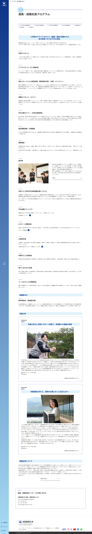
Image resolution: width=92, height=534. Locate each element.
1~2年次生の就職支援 (25, 25)
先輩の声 (22, 27)
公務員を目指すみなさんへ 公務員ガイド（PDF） (29, 246)
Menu (4, 264)
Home (10, 1)
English (20, 529)
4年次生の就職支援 (53, 25)
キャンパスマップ (21, 528)
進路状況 (31, 27)
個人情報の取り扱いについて (39, 528)
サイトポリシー (30, 528)
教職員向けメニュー (50, 528)
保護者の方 (77, 25)
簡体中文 (24, 529)
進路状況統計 (44, 478)
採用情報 (57, 528)
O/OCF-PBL (32, 431)
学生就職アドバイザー (23, 215)
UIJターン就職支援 (22, 230)
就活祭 (53, 178)
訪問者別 (5, 522)
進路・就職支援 (14, 1)
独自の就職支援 (66, 25)
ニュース (5, 526)
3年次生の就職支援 (39, 25)
